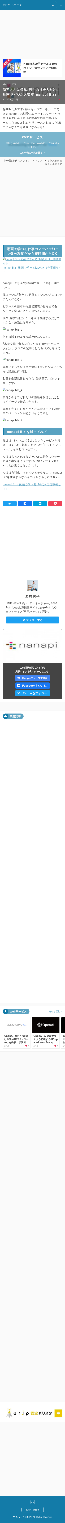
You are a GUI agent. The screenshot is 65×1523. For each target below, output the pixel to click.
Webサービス (9, 84)
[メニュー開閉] (60, 4)
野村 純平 (32, 596)
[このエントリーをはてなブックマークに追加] (40, 503)
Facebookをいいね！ (35, 685)
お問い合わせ (32, 1509)
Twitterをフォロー (35, 693)
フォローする (34, 620)
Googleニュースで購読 (35, 678)
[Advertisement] (32, 201)
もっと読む (54, 1011)
